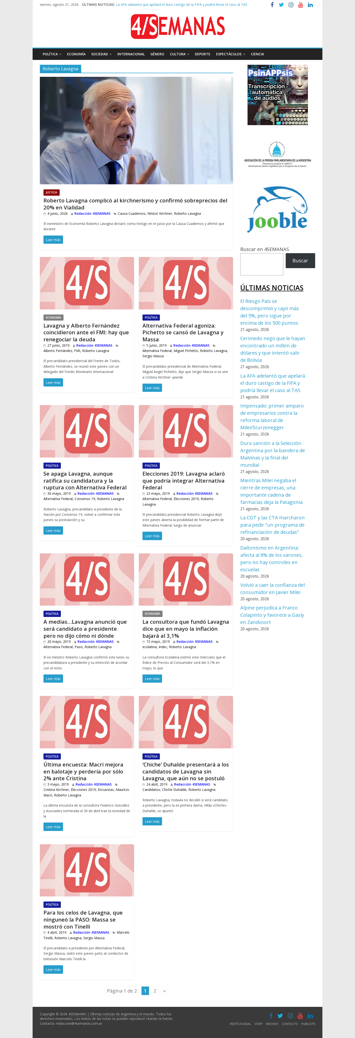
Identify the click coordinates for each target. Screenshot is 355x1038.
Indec (163, 646)
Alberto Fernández (57, 350)
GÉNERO (157, 54)
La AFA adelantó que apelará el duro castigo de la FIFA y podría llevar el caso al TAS (272, 383)
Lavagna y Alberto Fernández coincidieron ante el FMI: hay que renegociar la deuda (86, 332)
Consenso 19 (85, 498)
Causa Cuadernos (131, 213)
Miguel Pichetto (186, 350)
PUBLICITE (308, 1024)
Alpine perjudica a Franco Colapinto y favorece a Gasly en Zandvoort (272, 614)
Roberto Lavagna (187, 213)
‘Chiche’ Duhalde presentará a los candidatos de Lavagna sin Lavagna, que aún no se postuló (185, 771)
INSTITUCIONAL (240, 1024)
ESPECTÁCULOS (228, 54)
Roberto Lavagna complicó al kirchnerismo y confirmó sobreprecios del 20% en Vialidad (135, 204)
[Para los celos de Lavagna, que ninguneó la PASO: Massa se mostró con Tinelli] (87, 848)
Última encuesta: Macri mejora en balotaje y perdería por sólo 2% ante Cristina (83, 771)
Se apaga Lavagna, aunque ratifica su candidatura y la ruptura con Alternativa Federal (85, 480)
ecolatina (149, 646)
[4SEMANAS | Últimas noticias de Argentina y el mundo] (177, 17)
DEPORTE (202, 54)
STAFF (259, 1024)
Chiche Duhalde (174, 789)
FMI (77, 350)
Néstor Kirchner (159, 213)
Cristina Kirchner (56, 789)
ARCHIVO (272, 1024)
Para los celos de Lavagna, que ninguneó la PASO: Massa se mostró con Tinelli (83, 919)
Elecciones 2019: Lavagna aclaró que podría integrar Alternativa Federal (183, 480)
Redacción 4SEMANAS (92, 213)
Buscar (300, 260)
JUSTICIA (51, 192)
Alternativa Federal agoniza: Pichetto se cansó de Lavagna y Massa (183, 332)
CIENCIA (257, 54)
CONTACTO (290, 1024)
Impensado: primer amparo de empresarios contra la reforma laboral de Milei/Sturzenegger (187, 6)
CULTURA (177, 54)
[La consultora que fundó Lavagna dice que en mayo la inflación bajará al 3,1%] (186, 557)
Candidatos (151, 789)
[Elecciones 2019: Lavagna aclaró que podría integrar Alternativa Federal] (186, 409)
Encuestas (106, 789)
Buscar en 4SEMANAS (264, 249)
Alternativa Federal (157, 350)
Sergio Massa (153, 356)
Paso (79, 646)
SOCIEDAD (99, 54)
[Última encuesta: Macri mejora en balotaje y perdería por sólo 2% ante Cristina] (87, 699)
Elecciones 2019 (186, 498)
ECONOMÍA (76, 54)
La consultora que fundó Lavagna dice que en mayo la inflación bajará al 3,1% (185, 628)
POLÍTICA (50, 54)
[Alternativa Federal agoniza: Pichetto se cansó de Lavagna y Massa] (186, 261)
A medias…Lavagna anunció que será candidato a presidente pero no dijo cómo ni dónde (85, 628)
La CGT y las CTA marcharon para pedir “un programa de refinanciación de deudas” (272, 524)
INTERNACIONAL (131, 54)
